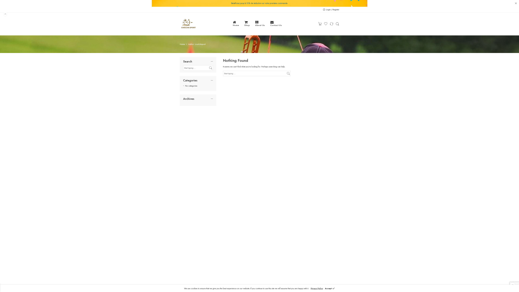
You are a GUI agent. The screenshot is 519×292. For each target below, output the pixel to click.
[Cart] (320, 24)
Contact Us (276, 25)
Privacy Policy (317, 288)
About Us (260, 25)
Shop (247, 25)
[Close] (515, 3)
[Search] (337, 24)
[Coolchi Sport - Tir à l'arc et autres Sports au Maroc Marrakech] (188, 23)
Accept (328, 288)
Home (236, 25)
